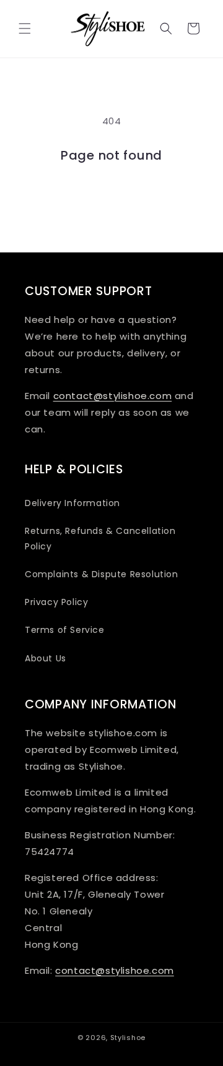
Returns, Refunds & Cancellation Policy (100, 538)
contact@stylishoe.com (112, 395)
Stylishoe (128, 1037)
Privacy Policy (56, 602)
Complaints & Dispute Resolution (101, 574)
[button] (24, 28)
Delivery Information (72, 503)
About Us (45, 658)
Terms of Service (65, 630)
